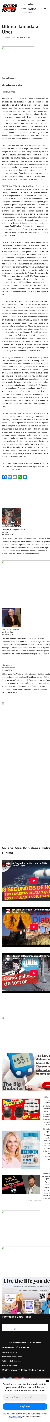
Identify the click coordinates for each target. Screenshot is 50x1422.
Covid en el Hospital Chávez (14, 529)
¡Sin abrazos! (7, 665)
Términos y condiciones (12, 1357)
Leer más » (44, 654)
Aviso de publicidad (10, 1352)
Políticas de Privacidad (11, 1361)
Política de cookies (10, 1365)
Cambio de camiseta (10, 629)
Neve (11, 1342)
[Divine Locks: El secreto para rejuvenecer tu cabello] (21, 1150)
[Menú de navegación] (45, 8)
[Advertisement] (25, 794)
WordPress (36, 1342)
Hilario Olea (10, 37)
